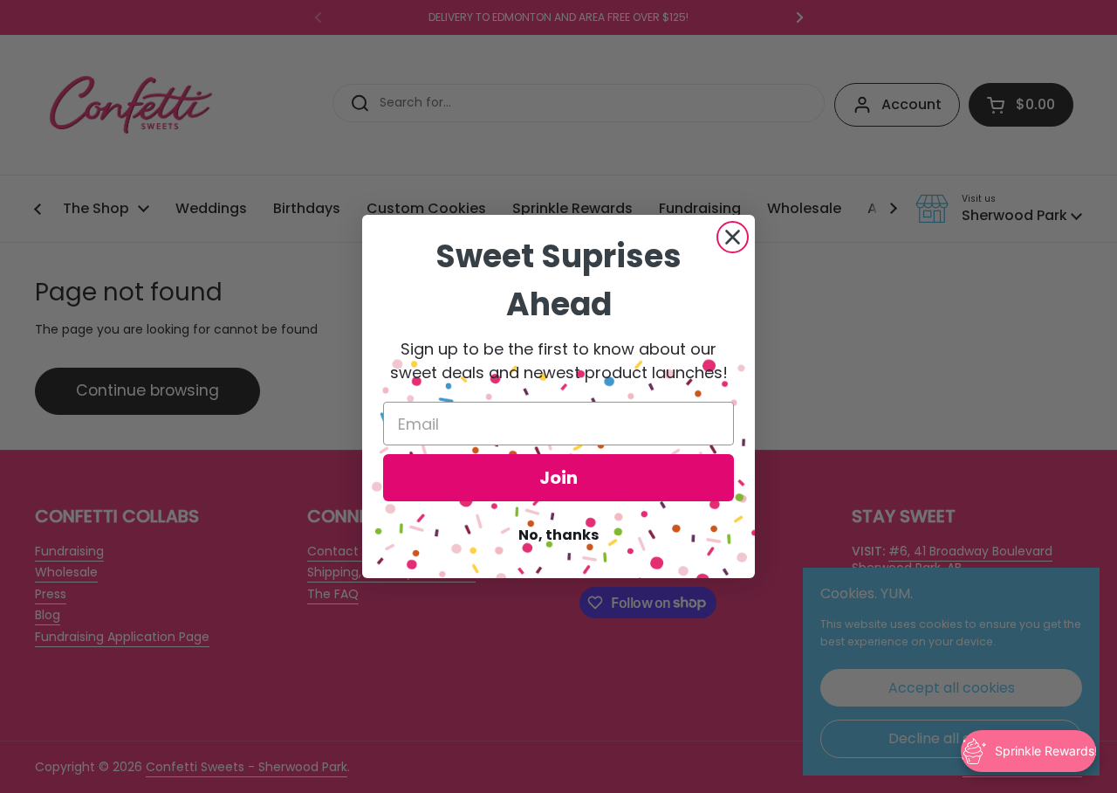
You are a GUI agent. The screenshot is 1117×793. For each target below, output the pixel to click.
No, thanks (558, 535)
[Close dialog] (732, 237)
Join (558, 477)
